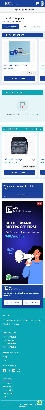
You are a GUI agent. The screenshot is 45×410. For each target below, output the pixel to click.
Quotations (36, 26)
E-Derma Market (9, 347)
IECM (4, 360)
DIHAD (5, 357)
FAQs (5, 396)
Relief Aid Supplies (11, 162)
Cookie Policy (8, 390)
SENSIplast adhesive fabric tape (16, 65)
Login (16, 9)
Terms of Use (8, 393)
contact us (33, 114)
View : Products (10, 26)
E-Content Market (10, 340)
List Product (23, 194)
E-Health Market (9, 343)
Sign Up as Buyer (27, 9)
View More (15, 324)
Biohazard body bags (13, 159)
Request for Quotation (19, 78)
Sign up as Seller (31, 302)
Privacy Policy (8, 386)
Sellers (24, 26)
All (3, 21)
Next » (38, 129)
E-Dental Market (9, 337)
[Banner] (22, 242)
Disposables (8, 68)
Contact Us (7, 383)
